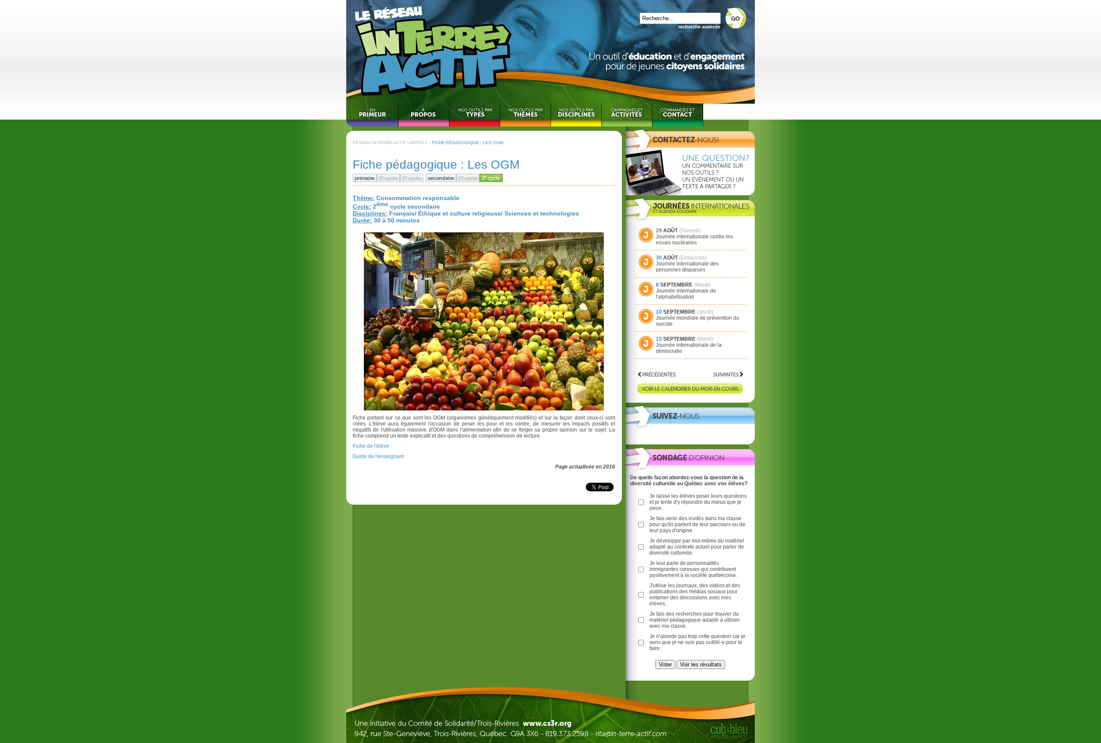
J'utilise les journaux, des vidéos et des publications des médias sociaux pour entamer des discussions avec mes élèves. (694, 595)
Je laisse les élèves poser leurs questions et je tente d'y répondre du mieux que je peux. (698, 502)
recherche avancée (699, 26)
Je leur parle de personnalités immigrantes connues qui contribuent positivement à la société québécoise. (693, 569)
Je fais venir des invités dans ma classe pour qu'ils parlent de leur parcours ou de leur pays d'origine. (697, 524)
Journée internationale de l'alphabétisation (686, 294)
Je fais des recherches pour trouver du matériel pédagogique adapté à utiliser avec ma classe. (694, 620)
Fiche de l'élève (371, 446)
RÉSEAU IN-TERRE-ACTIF (379, 142)
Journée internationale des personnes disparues (687, 267)
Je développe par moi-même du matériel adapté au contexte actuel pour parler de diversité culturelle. (696, 547)
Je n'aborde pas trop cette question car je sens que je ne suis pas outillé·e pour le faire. (697, 642)
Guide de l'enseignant (378, 456)
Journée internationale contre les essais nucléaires (694, 240)
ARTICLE (418, 142)
